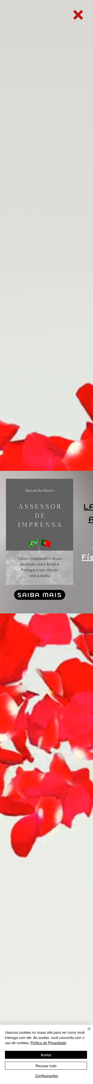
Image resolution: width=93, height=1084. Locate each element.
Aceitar (46, 1054)
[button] (78, 15)
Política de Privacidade (48, 1042)
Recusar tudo (46, 1065)
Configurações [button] (46, 1075)
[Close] (86, 1032)
